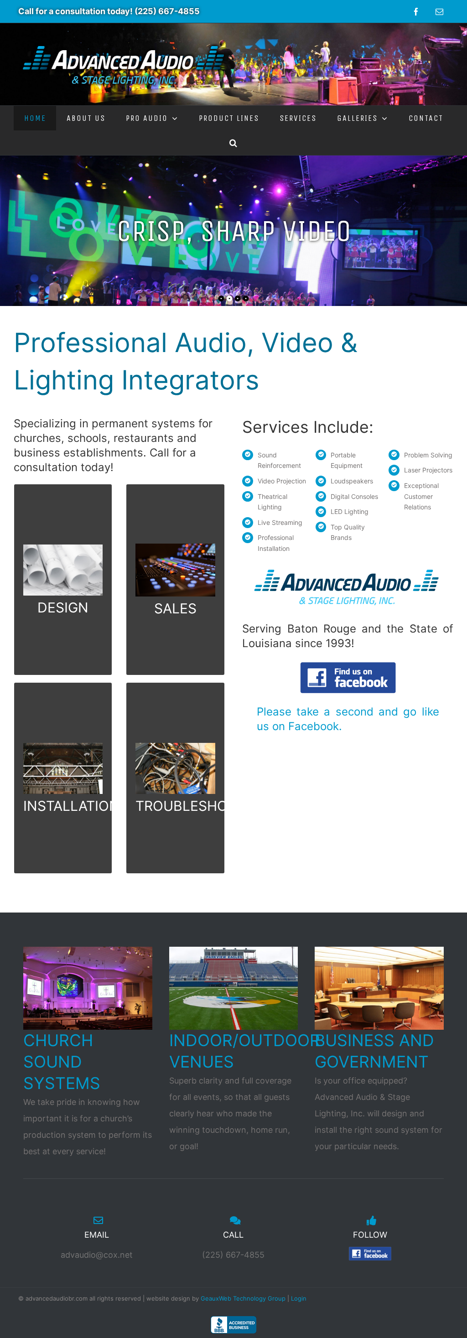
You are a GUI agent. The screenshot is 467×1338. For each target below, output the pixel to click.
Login (298, 1298)
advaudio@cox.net (97, 1255)
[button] (233, 142)
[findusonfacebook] (348, 666)
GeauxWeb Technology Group (243, 1298)
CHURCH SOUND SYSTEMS (61, 1062)
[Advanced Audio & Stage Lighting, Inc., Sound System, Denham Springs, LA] (233, 1324)
